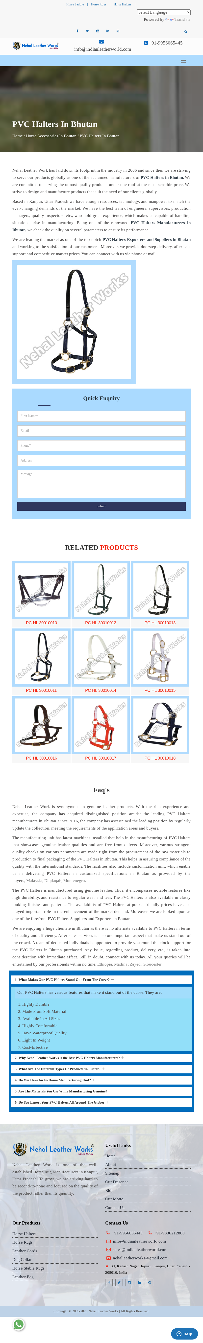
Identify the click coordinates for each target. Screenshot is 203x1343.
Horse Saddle (75, 4)
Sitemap (112, 1173)
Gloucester (152, 964)
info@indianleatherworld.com (102, 49)
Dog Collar (22, 1259)
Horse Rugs (98, 4)
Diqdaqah (52, 880)
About (110, 1164)
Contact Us (115, 1207)
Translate (183, 19)
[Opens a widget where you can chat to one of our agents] (184, 1334)
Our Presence (116, 1182)
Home (17, 136)
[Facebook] (77, 31)
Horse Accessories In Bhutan (51, 136)
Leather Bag (23, 1276)
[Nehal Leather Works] (35, 46)
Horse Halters (122, 4)
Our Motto (114, 1199)
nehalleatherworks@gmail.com (140, 1258)
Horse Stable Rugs (28, 1268)
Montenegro (74, 880)
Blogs (110, 1190)
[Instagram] (97, 31)
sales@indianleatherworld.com (140, 1249)
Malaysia (34, 880)
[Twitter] (87, 31)
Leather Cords (24, 1251)
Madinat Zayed (127, 964)
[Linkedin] (107, 31)
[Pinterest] (118, 31)
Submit (101, 506)
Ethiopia (104, 964)
